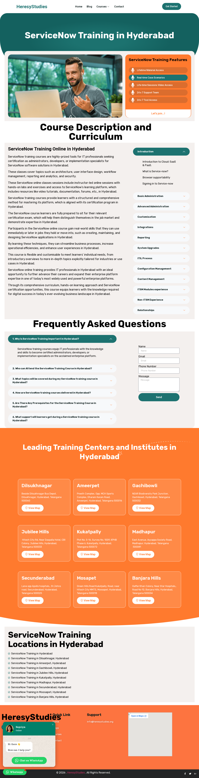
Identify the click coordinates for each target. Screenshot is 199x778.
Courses (101, 6)
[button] (52, 724)
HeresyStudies (31, 6)
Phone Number (147, 366)
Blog (89, 6)
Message (143, 376)
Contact (119, 6)
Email (141, 356)
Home (78, 6)
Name (142, 346)
